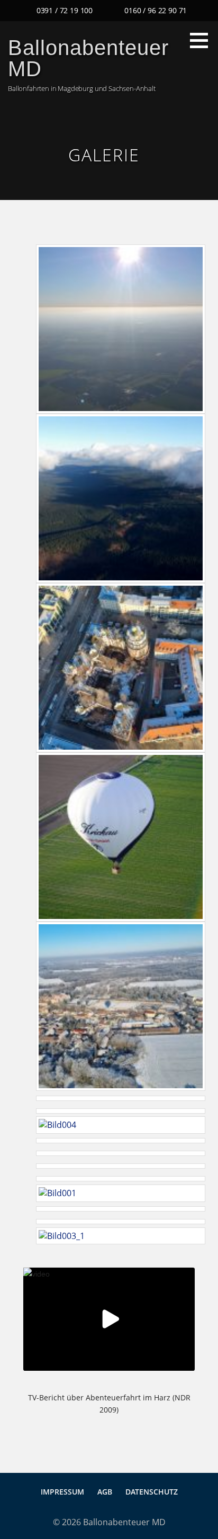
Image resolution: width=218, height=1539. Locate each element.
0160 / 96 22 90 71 (155, 10)
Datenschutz (151, 1492)
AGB (104, 1492)
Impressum (62, 1492)
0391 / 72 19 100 (65, 10)
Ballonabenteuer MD (88, 58)
